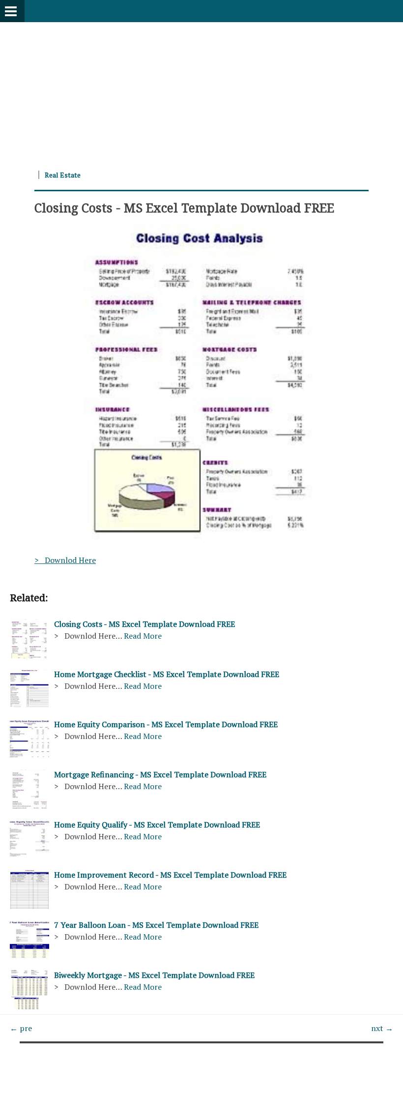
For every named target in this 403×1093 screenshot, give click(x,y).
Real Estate (63, 174)
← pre (21, 1028)
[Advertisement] (201, 91)
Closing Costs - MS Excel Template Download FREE (184, 207)
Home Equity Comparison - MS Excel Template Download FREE (166, 724)
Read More (143, 635)
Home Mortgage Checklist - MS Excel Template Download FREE (166, 674)
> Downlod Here (65, 560)
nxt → (382, 1028)
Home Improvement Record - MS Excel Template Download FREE (170, 874)
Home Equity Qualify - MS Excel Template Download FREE (157, 824)
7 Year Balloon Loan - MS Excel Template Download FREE (156, 924)
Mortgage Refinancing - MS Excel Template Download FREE (160, 774)
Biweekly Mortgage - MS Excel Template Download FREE (154, 975)
